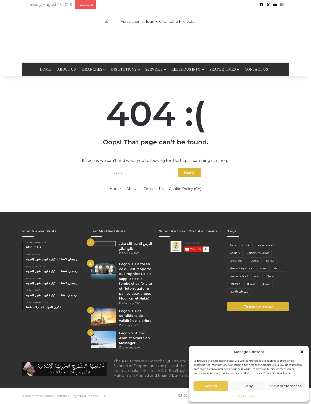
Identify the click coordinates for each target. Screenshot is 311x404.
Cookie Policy (246, 396)
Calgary (235, 252)
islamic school (239, 276)
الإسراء (251, 283)
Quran (271, 276)
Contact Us (256, 69)
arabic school (265, 245)
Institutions (123, 69)
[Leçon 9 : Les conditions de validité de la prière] (103, 316)
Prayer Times (222, 69)
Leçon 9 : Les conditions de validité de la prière (135, 316)
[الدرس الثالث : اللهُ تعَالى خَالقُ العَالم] (103, 249)
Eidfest (269, 260)
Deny (248, 386)
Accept (211, 386)
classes (255, 260)
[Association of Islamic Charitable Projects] (155, 36)
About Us (66, 69)
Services (154, 69)
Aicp (233, 245)
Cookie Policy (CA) (185, 189)
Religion (235, 283)
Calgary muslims (258, 252)
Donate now (258, 307)
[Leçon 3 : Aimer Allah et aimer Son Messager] (103, 339)
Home (45, 69)
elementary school (242, 268)
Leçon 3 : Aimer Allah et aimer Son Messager (134, 338)
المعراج (265, 283)
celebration (237, 260)
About (132, 189)
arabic (246, 245)
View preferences (286, 386)
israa (257, 276)
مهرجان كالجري (239, 291)
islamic (278, 268)
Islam (263, 268)
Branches (92, 69)
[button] (302, 352)
